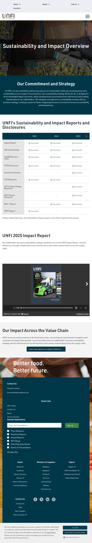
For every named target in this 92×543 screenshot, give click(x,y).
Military (46, 485)
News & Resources (20, 482)
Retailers (46, 467)
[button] (71, 537)
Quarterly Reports (18, 434)
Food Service (46, 489)
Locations (20, 470)
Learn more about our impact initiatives (45, 349)
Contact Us (11, 409)
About (16, 4)
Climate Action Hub (71, 474)
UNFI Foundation (71, 470)
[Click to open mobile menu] (88, 16)
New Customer (19, 515)
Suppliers (46, 470)
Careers (74, 4)
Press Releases (17, 431)
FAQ (20, 507)
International (46, 482)
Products (46, 474)
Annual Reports (17, 438)
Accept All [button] (75, 528)
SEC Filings (11, 406)
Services (46, 478)
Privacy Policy (50, 532)
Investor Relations (20, 485)
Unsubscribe (12, 452)
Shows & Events (13, 417)
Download (34, 143)
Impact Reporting (71, 478)
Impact (44, 4)
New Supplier (20, 511)
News (9, 413)
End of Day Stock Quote (20, 444)
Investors (16, 8)
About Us (20, 467)
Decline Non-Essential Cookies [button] (75, 532)
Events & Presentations (21, 448)
